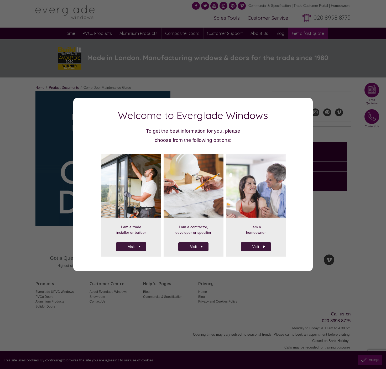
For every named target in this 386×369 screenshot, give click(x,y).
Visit (131, 247)
